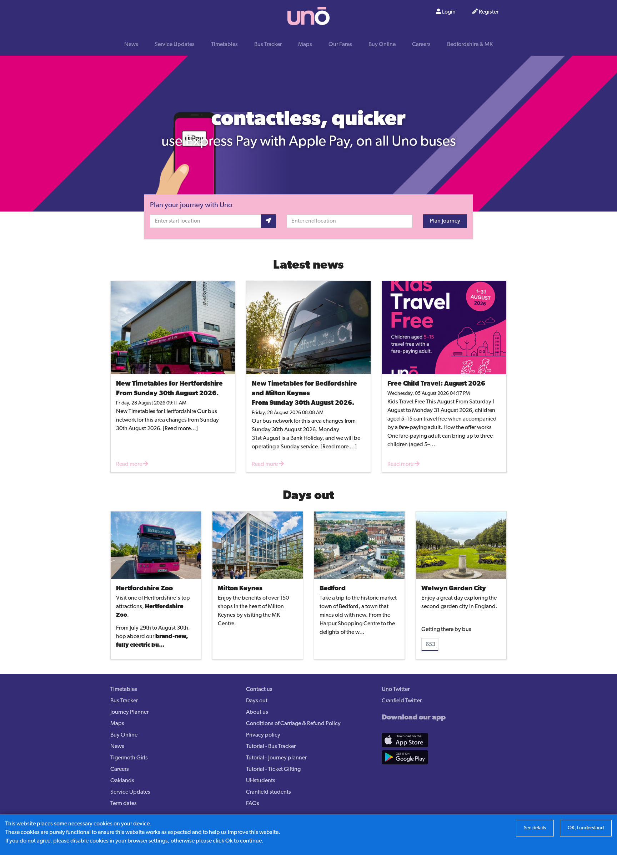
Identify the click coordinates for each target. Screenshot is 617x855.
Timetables (224, 44)
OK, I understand (586, 828)
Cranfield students (268, 792)
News (131, 44)
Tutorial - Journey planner (276, 758)
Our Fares (340, 44)
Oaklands (122, 781)
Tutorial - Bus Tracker (271, 746)
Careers (421, 44)
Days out (256, 701)
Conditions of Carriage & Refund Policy (293, 724)
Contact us (259, 689)
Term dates (123, 803)
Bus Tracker (268, 44)
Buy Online (382, 44)
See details (535, 828)
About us (257, 712)
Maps (305, 44)
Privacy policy (263, 735)
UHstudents (260, 781)
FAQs (252, 803)
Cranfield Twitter (402, 701)
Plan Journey (445, 221)
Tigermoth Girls (129, 758)
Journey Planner (129, 712)
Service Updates (175, 44)
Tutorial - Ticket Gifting (273, 769)
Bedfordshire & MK (470, 44)
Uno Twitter (396, 689)
